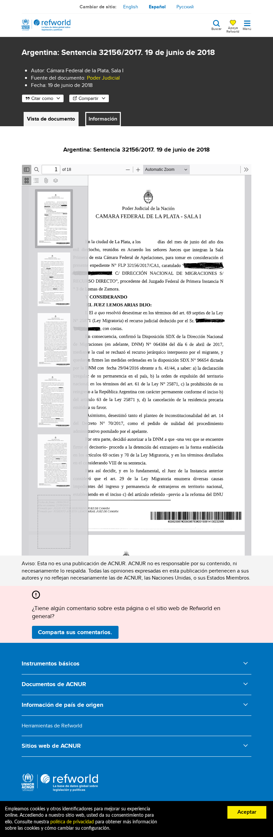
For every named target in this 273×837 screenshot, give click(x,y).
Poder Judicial (103, 78)
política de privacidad (72, 822)
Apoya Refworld (232, 29)
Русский (185, 6)
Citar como (42, 98)
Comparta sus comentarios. (75, 632)
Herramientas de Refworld (52, 725)
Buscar (216, 28)
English (130, 6)
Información (103, 119)
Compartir (89, 98)
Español (157, 6)
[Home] (46, 25)
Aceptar (246, 812)
